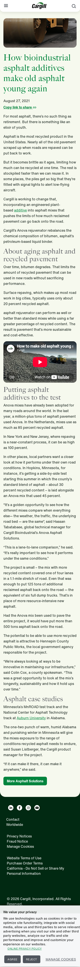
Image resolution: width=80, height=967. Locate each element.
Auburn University (31, 718)
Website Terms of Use (24, 858)
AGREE (12, 959)
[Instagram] (28, 807)
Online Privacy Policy (24, 948)
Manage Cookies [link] (20, 846)
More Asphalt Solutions (25, 781)
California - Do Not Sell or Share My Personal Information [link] (35, 871)
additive (20, 210)
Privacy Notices (19, 836)
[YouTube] (37, 807)
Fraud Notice (17, 841)
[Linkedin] (10, 807)
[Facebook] (19, 807)
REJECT (31, 959)
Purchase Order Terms (25, 863)
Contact (12, 819)
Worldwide (14, 824)
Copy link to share (18, 107)
